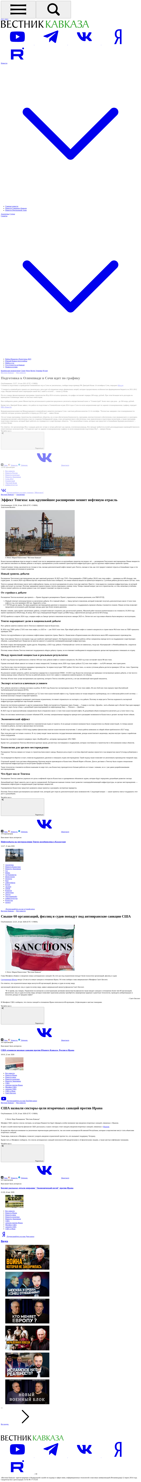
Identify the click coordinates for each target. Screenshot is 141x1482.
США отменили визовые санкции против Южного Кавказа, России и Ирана (37, 1050)
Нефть (7, 873)
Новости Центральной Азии (16, 210)
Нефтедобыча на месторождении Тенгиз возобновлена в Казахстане (33, 842)
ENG (6, 19)
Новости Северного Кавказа (16, 208)
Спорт (23, 371)
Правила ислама (11, 367)
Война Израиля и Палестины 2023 (18, 359)
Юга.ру (120, 385)
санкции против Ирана (14, 1085)
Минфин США (11, 1087)
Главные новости (11, 206)
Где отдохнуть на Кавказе (15, 365)
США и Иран (10, 1091)
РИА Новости (6, 407)
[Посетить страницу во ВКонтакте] (84, 44)
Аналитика (5, 214)
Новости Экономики (13, 477)
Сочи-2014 (9, 479)
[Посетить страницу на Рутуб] (17, 61)
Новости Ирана (11, 1075)
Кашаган (8, 890)
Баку (7, 881)
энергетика (9, 892)
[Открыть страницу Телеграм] (51, 44)
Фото (28, 371)
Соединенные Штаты (9, 979)
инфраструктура (11, 485)
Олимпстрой (10, 481)
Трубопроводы (10, 875)
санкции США (10, 1089)
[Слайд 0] (2, 1452)
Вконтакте (65, 465)
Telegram (24, 465)
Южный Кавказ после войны (16, 361)
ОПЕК (7, 889)
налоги (8, 902)
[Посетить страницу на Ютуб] (17, 44)
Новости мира (10, 1077)
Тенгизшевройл (11, 896)
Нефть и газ (9, 363)
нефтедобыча (10, 883)
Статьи (12, 214)
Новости (14, 465)
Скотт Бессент (10, 1093)
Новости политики (12, 475)
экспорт (8, 887)
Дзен (5, 465)
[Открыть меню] (18, 9)
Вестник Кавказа (7, 373)
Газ (6, 871)
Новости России (11, 473)
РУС (3, 19)
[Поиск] (53, 9)
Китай (7, 885)
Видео (33, 371)
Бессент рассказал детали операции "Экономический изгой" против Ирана (37, 1232)
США (7, 1083)
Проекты (8, 879)
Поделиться (39, 448)
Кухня (45, 371)
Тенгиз (7, 894)
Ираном (106, 1171)
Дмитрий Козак (11, 483)
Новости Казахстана (13, 867)
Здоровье (39, 371)
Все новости (21, 373)
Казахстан (9, 900)
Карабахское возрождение (10, 371)
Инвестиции (10, 877)
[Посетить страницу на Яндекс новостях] (117, 44)
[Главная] (45, 27)
